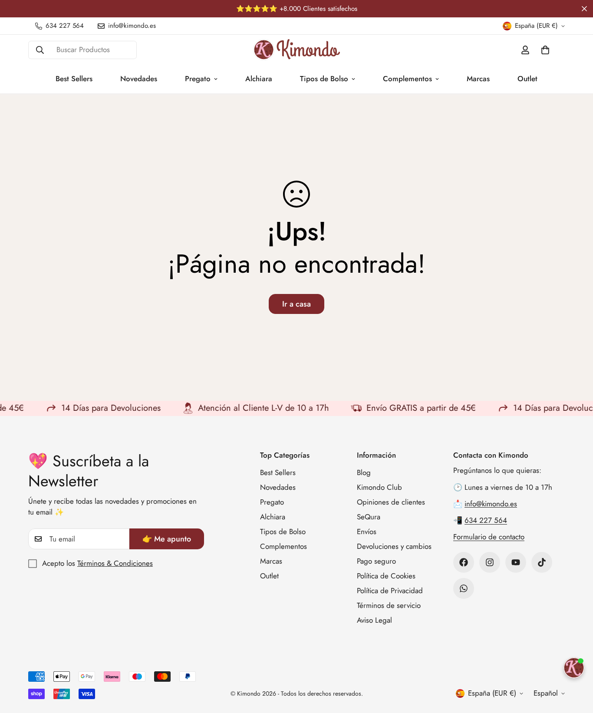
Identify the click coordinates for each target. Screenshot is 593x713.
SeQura (368, 517)
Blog (364, 473)
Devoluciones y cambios (394, 546)
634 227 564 (486, 520)
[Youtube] (515, 562)
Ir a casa (296, 304)
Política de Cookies (386, 576)
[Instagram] (489, 562)
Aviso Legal (374, 620)
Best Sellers (74, 78)
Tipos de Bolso (324, 78)
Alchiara (258, 78)
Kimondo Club (379, 487)
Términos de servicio (389, 606)
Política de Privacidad (390, 591)
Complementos (407, 78)
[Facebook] (463, 562)
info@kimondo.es (491, 503)
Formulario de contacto (488, 537)
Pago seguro (376, 561)
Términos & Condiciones (115, 563)
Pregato (198, 78)
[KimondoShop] (296, 50)
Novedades (138, 78)
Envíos (366, 532)
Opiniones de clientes (391, 502)
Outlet (527, 78)
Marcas (478, 78)
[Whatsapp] (463, 588)
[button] (545, 50)
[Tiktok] (541, 562)
